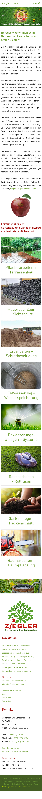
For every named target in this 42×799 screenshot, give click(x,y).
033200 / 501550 (17, 734)
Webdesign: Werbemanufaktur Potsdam (16, 787)
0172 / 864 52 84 (21, 738)
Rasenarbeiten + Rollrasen (13, 663)
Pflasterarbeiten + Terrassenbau (16, 645)
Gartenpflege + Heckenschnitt (15, 667)
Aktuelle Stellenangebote (13, 684)
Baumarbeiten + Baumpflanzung (16, 671)
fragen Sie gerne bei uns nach (23, 188)
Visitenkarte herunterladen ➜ (15, 751)
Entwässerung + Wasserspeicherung (18, 656)
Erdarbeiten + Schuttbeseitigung (16, 653)
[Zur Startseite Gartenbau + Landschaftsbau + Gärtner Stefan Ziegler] (21, 615)
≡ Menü (36, 3)
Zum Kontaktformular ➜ (12, 748)
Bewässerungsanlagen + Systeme (17, 660)
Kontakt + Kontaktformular (14, 680)
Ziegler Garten (11, 3)
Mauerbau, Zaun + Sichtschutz (15, 649)
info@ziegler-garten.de (19, 741)
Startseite (6, 677)
